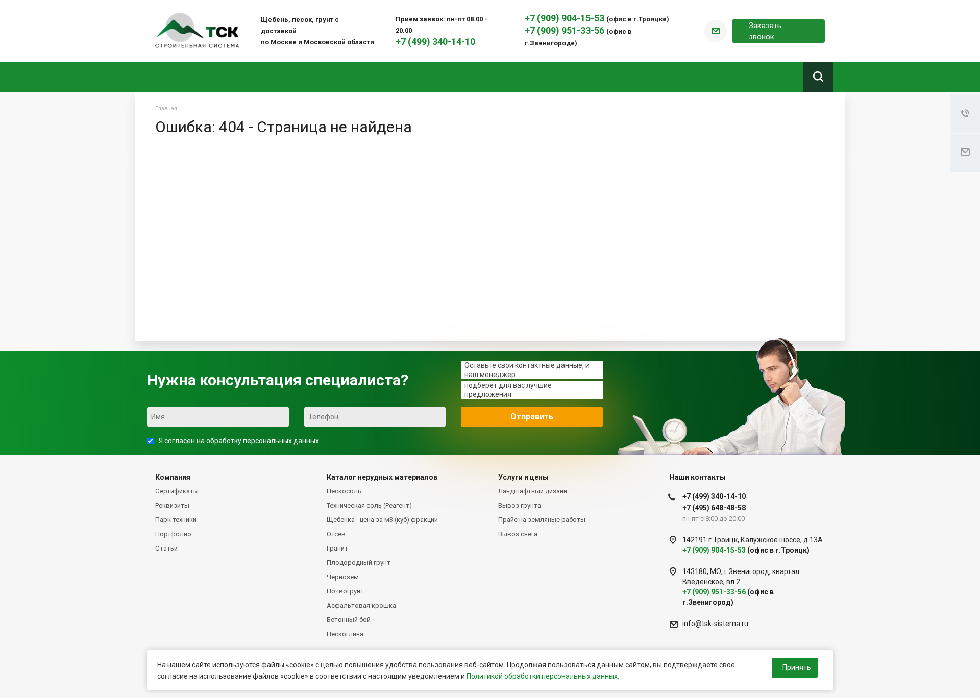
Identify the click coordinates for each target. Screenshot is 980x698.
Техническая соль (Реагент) (369, 505)
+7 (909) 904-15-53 (565, 18)
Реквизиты (172, 505)
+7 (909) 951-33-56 (565, 30)
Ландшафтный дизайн (532, 491)
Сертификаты (177, 491)
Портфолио (173, 534)
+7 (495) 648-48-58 (714, 508)
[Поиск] (818, 77)
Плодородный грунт (358, 562)
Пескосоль (344, 491)
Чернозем (343, 577)
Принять (796, 667)
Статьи (166, 548)
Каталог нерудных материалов (382, 477)
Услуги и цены (523, 477)
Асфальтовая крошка (361, 605)
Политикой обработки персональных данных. (543, 676)
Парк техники (176, 520)
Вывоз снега (517, 534)
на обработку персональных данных (258, 441)
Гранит (337, 548)
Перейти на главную (687, 292)
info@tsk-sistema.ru (715, 623)
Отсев (336, 534)
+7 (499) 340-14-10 (435, 41)
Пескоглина (345, 634)
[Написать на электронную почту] (715, 31)
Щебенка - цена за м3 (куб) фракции (382, 520)
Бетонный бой (349, 620)
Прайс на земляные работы (541, 520)
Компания (172, 477)
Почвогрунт (345, 591)
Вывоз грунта (519, 505)
